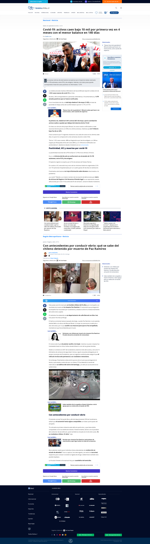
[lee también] (55, 336)
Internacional (45, 12)
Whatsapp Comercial (86, 534)
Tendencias (66, 12)
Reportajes (31, 524)
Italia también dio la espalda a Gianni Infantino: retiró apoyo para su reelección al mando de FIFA (80, 405)
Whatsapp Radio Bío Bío (114, 535)
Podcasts (30, 12)
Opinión (73, 12)
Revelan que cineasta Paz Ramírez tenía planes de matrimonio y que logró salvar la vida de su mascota (79, 440)
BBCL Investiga (80, 12)
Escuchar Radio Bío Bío (113, 1)
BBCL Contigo (89, 12)
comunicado (85, 145)
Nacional (37, 12)
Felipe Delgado (54, 258)
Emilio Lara (48, 36)
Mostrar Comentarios (71, 192)
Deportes (59, 12)
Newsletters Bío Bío (77, 1)
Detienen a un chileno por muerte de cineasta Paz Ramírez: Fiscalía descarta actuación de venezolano (81, 334)
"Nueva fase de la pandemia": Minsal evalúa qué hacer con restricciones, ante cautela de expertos (81, 111)
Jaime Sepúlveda (53, 252)
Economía (53, 12)
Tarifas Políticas (32, 534)
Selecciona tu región (36, 1)
